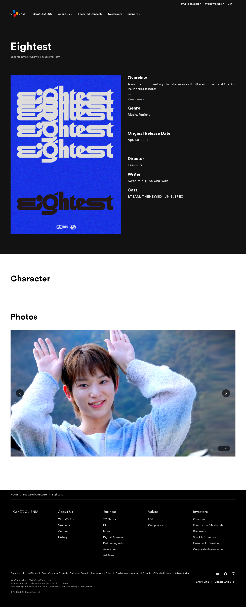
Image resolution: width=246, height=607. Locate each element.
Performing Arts (113, 543)
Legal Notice (31, 573)
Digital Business (113, 537)
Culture (63, 531)
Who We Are (66, 519)
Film (105, 525)
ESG (150, 519)
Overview (199, 519)
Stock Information (205, 537)
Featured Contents (35, 494)
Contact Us (16, 573)
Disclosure (199, 531)
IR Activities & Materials (208, 525)
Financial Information (206, 543)
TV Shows (109, 519)
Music (107, 531)
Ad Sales (108, 555)
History (62, 537)
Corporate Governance (208, 549)
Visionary (64, 525)
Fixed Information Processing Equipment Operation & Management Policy (76, 573)
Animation (109, 549)
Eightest (57, 494)
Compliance (155, 525)
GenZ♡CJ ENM (25, 512)
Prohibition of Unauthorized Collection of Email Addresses (143, 573)
